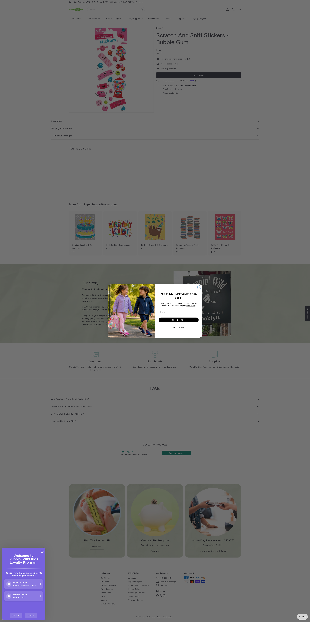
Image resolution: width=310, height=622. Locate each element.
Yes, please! (179, 320)
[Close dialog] (199, 287)
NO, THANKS (178, 327)
